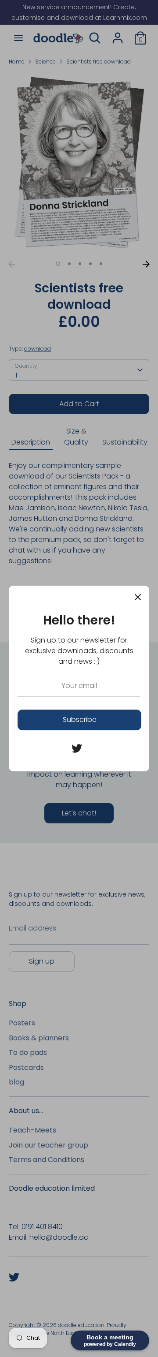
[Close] (137, 597)
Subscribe (80, 719)
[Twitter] (77, 748)
